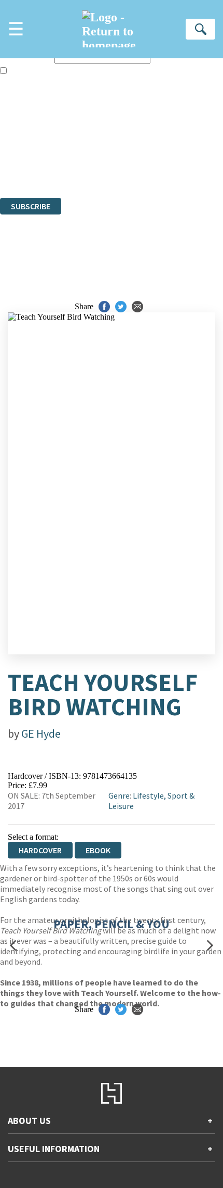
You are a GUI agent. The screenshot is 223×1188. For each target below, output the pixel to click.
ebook (98, 850)
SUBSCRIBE (30, 206)
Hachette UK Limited (106, 136)
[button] (13, 945)
